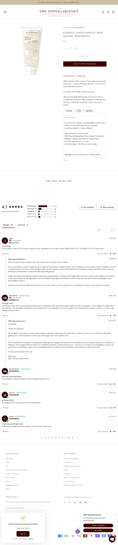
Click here (68, 154)
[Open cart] (113, 12)
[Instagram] (70, 502)
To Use (79, 111)
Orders (66, 470)
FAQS (8, 462)
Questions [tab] (21, 225)
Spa (7, 466)
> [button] (76, 437)
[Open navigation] (4, 12)
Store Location (11, 477)
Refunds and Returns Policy (73, 485)
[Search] (108, 12)
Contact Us (67, 462)
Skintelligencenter (12, 485)
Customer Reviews (12, 474)
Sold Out (85, 56)
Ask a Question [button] (88, 207)
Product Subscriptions (71, 458)
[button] (111, 254)
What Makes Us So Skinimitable (16, 470)
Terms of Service (69, 481)
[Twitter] (73, 159)
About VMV (10, 458)
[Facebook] (70, 159)
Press (7, 481)
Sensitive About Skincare (72, 466)
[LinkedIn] (85, 502)
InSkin (8, 489)
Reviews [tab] (6, 225)
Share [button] (6, 254)
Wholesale (67, 474)
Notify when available (84, 64)
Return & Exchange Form (72, 477)
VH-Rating (69, 111)
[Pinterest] (76, 159)
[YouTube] (80, 502)
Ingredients (89, 111)
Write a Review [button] (108, 207)
